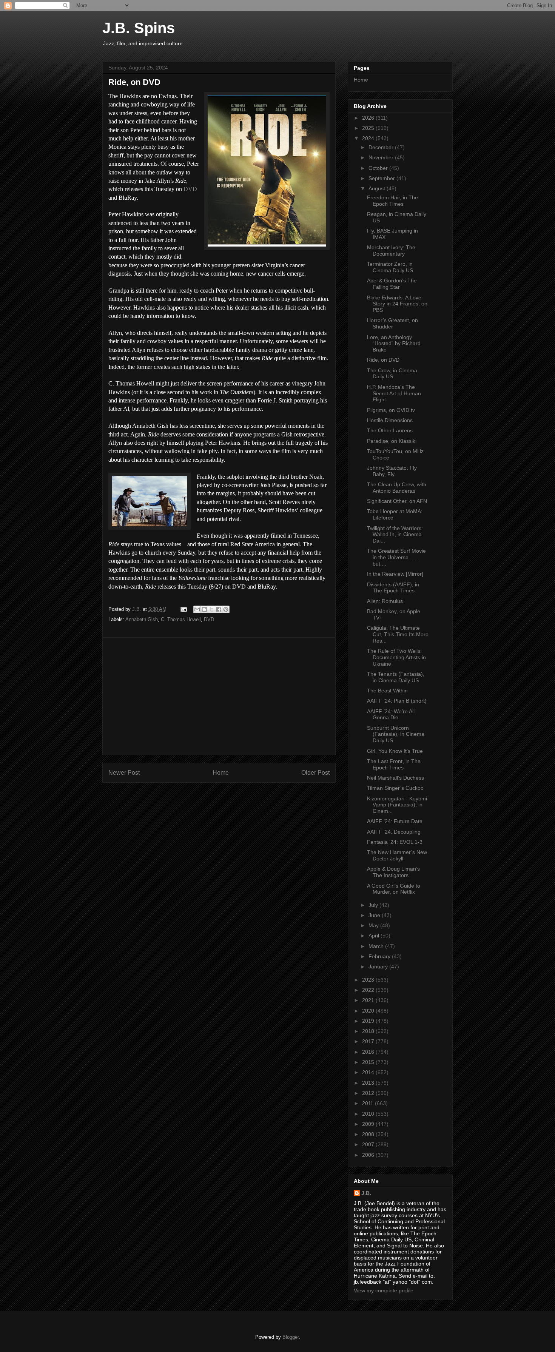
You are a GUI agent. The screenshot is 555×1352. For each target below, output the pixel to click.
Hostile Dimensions (390, 420)
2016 (369, 1052)
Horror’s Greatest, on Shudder (392, 323)
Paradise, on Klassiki (391, 441)
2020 (369, 1011)
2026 (369, 118)
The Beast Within (387, 691)
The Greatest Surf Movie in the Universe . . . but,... (396, 557)
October (378, 168)
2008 (369, 1134)
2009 (369, 1124)
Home (221, 772)
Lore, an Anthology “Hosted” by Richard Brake (394, 343)
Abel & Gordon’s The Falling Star (392, 283)
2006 (369, 1155)
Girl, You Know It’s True (395, 751)
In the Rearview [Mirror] (395, 574)
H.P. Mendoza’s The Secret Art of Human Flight (394, 393)
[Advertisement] (219, 696)
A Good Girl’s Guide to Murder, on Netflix (393, 889)
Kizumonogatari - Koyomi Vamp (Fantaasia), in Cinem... (397, 804)
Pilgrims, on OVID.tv (391, 410)
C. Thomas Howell (181, 619)
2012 (369, 1093)
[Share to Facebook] (218, 609)
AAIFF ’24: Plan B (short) (397, 701)
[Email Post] (183, 609)
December (381, 147)
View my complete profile (383, 1290)
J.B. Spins (138, 28)
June (375, 915)
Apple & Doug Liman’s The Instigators (393, 872)
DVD (190, 189)
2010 (369, 1114)
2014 (369, 1072)
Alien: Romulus (385, 601)
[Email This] (197, 609)
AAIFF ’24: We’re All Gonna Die (391, 714)
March (376, 946)
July (373, 905)
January (378, 967)
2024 (369, 138)
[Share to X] (211, 609)
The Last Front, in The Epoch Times (394, 764)
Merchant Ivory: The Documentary (391, 250)
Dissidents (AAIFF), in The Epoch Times (393, 587)
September (382, 178)
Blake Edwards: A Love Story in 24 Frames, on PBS (397, 303)
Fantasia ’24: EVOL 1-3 (394, 842)
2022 (369, 990)
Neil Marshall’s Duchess (395, 778)
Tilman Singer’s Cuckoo (395, 788)
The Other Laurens (390, 430)
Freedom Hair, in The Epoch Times (392, 200)
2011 (368, 1103)
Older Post (315, 772)
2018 (369, 1031)
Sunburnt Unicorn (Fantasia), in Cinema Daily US (395, 734)
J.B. (366, 1193)
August (377, 188)
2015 (369, 1062)
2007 (369, 1144)
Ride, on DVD (383, 360)
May (374, 925)
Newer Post (124, 772)
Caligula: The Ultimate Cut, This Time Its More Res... (398, 634)
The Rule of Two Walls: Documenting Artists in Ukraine (396, 657)
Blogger (290, 1337)
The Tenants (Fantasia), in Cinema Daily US (395, 677)
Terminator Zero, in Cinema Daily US (390, 267)
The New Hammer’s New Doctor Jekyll (397, 855)
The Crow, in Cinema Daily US (392, 373)
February (380, 956)
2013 (369, 1083)
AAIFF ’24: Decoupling (394, 832)
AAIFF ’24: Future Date (394, 821)
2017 (369, 1041)
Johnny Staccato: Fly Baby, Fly (392, 471)
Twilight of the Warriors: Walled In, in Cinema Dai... (395, 534)
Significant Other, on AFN (397, 501)
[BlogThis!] (204, 609)
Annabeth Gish (141, 619)
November (381, 157)
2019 (369, 1021)
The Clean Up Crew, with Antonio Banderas (396, 487)
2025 (369, 128)
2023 (369, 980)
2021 (369, 1000)
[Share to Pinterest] (226, 609)
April (374, 936)
